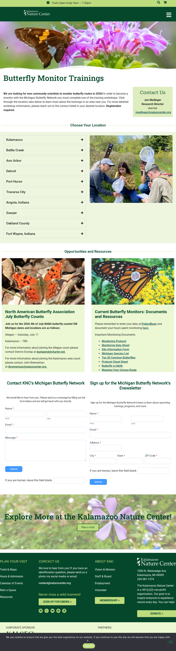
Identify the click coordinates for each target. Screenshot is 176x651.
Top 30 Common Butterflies (118, 357)
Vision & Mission (105, 569)
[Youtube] (52, 611)
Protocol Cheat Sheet (115, 361)
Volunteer (100, 590)
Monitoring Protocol (114, 341)
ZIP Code (151, 456)
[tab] (45, 140)
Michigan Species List (115, 353)
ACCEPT (89, 645)
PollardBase (149, 324)
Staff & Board (103, 576)
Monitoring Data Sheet (115, 345)
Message (11, 438)
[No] (170, 641)
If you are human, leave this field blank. (28, 480)
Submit (14, 469)
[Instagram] (46, 611)
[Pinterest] (58, 611)
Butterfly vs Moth (112, 365)
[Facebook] (41, 611)
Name (9, 408)
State (121, 456)
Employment (102, 583)
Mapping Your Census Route (119, 370)
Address (95, 442)
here (145, 328)
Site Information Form (115, 349)
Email (9, 424)
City (93, 456)
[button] (93, 169)
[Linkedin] (64, 611)
